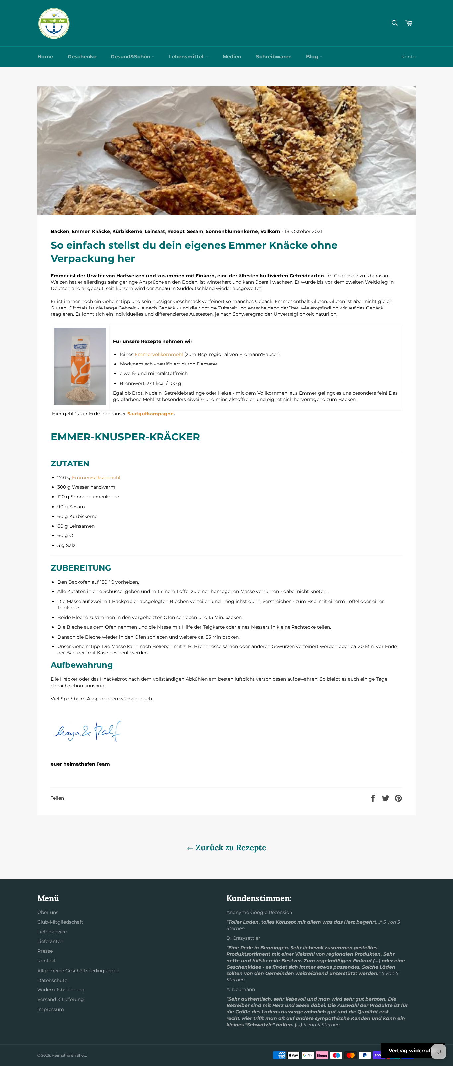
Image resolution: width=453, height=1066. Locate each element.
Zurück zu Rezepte (230, 847)
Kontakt (46, 961)
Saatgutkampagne (150, 414)
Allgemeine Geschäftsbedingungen (78, 971)
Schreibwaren (273, 56)
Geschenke (82, 56)
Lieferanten (50, 941)
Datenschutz (52, 980)
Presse (45, 951)
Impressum (50, 1009)
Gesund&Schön (131, 56)
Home (45, 56)
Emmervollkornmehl (159, 354)
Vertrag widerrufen (413, 1050)
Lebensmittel (187, 56)
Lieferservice (52, 932)
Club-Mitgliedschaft (60, 922)
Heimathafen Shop (69, 1055)
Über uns (47, 912)
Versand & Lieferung (60, 999)
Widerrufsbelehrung (61, 990)
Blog (313, 56)
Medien (232, 56)
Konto (408, 57)
